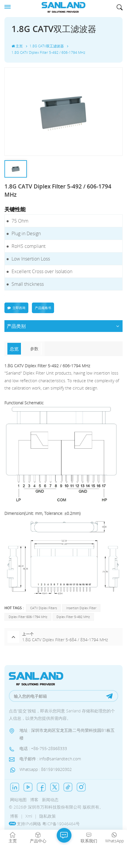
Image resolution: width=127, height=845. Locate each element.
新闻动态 (50, 799)
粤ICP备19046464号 (61, 823)
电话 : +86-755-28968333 (43, 748)
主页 (19, 46)
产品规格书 (43, 307)
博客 (34, 799)
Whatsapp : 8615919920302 (45, 769)
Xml (28, 816)
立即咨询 (18, 307)
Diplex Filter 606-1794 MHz (28, 616)
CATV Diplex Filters (43, 608)
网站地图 (18, 799)
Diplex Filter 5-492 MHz (73, 616)
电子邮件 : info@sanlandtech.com (50, 758)
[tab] (14, 349)
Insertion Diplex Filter (81, 608)
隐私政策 (47, 816)
